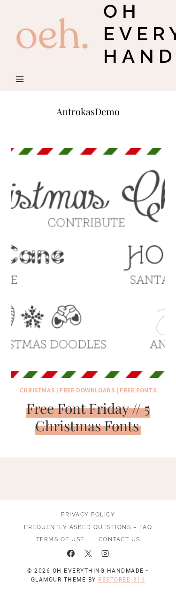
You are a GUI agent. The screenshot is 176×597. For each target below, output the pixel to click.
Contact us (119, 539)
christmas (37, 390)
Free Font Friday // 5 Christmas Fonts (88, 417)
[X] (88, 553)
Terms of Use (60, 539)
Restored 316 (121, 579)
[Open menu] (20, 79)
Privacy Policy (88, 514)
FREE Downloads (87, 390)
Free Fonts (138, 390)
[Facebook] (70, 553)
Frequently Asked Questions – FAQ (88, 527)
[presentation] (88, 263)
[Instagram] (105, 553)
